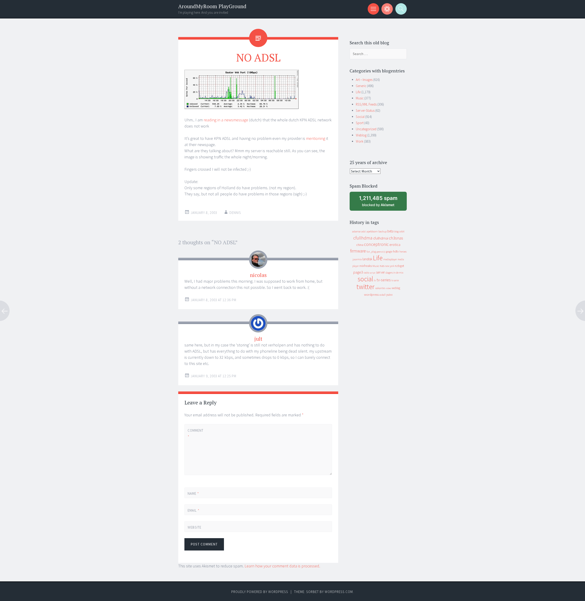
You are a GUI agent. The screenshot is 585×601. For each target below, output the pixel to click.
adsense (356, 231)
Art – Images (364, 79)
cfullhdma (362, 238)
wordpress (371, 294)
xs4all (382, 294)
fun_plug (371, 251)
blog (396, 231)
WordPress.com (339, 592)
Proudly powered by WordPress (259, 592)
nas (382, 266)
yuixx (389, 295)
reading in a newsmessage (226, 119)
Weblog (361, 135)
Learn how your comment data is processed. (282, 566)
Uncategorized (366, 129)
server (380, 272)
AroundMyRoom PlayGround (212, 6)
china (359, 245)
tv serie (395, 280)
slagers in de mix (394, 272)
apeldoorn (372, 231)
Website (194, 527)
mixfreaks (365, 266)
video (388, 288)
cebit (401, 231)
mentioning (315, 138)
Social (360, 116)
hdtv (396, 251)
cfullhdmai (380, 238)
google (389, 251)
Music (360, 98)
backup (382, 231)
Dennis (235, 212)
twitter (365, 286)
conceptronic (376, 244)
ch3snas (396, 238)
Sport (360, 123)
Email (193, 510)
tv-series (384, 279)
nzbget (399, 266)
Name (193, 493)
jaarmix (357, 259)
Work (359, 141)
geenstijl (381, 251)
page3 (358, 272)
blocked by (382, 203)
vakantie (380, 288)
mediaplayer (390, 259)
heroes (403, 251)
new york (389, 266)
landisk (367, 259)
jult (258, 338)
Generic (361, 86)
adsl (363, 231)
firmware (358, 251)
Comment (195, 433)
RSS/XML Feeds (366, 104)
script (372, 272)
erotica (394, 244)
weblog (396, 288)
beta (390, 231)
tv (375, 280)
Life (358, 92)
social (365, 279)
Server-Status (365, 110)
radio (366, 272)
